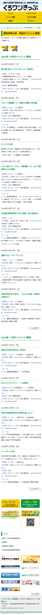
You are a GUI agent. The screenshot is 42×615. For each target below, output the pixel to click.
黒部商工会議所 (8, 546)
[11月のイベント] (14, 48)
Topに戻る (34, 328)
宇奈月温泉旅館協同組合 (11, 550)
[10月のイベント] (5, 48)
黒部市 (4, 542)
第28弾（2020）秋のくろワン (14, 28)
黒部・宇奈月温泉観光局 (11, 538)
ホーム (3, 28)
